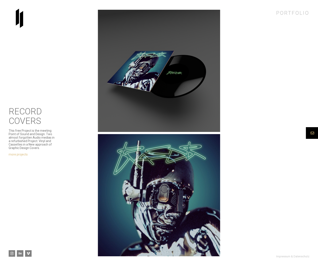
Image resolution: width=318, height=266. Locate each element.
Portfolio (292, 13)
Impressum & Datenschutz (292, 256)
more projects (18, 154)
